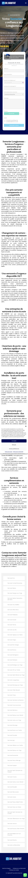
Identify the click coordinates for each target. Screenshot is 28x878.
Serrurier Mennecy (12, 710)
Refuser (14, 445)
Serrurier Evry (11, 578)
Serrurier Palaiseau (13, 614)
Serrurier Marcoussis (13, 792)
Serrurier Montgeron (13, 655)
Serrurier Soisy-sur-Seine (14, 807)
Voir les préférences (14, 448)
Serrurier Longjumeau (13, 680)
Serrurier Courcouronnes (14, 705)
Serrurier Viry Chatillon (13, 604)
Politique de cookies (8, 451)
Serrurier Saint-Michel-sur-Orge (16, 675)
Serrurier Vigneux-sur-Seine (15, 635)
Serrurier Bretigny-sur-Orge (15, 665)
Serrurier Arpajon (12, 765)
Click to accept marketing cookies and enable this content (14, 56)
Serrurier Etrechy (12, 840)
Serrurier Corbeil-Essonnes (15, 583)
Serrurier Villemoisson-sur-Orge (16, 818)
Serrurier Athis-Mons (13, 609)
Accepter (14, 441)
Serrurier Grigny (12, 640)
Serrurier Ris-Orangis (13, 645)
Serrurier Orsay (12, 695)
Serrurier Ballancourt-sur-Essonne (14, 834)
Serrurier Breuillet (12, 787)
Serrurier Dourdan (12, 735)
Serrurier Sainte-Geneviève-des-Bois (15, 598)
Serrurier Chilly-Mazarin (14, 690)
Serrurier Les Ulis (12, 630)
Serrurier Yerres (12, 625)
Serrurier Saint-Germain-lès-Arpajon (15, 771)
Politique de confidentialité (18, 451)
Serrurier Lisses (12, 797)
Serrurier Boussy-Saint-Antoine (16, 828)
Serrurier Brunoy (12, 650)
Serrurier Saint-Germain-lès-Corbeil (15, 812)
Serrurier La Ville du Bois (14, 845)
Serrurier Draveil (12, 619)
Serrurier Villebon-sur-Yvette (15, 745)
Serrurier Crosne (12, 777)
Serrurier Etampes (12, 660)
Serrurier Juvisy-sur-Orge (14, 720)
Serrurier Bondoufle (13, 755)
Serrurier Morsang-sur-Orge (15, 685)
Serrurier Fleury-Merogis (14, 760)
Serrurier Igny (11, 740)
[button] (26, 426)
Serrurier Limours (12, 823)
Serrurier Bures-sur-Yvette (15, 730)
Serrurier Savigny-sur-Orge (15, 593)
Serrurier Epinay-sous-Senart (15, 715)
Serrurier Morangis (12, 725)
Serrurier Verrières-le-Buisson (16, 700)
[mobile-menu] (24, 3)
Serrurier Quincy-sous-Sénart (15, 782)
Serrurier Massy (12, 588)
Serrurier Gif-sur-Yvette (14, 670)
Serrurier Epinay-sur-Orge (14, 750)
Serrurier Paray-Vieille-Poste (15, 802)
